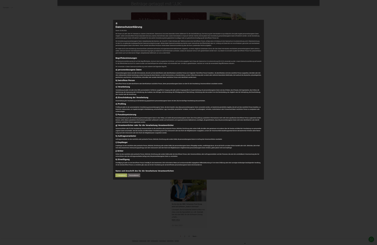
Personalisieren (134, 175)
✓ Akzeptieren (121, 175)
